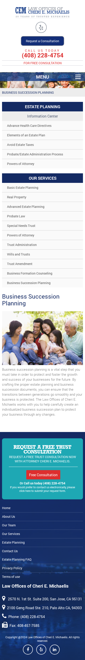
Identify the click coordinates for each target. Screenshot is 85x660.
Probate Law (16, 216)
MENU (42, 77)
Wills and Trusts (18, 254)
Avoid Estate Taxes (20, 144)
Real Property (16, 197)
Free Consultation (43, 474)
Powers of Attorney (20, 164)
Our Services (11, 534)
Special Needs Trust (21, 225)
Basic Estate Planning (22, 187)
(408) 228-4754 (42, 55)
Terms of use (11, 576)
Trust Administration (22, 245)
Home (6, 508)
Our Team (9, 525)
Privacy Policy (12, 568)
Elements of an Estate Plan (26, 135)
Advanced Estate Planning (25, 206)
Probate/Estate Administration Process (35, 154)
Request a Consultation (42, 41)
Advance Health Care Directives (29, 125)
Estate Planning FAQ (17, 559)
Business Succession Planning (29, 283)
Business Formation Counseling (29, 273)
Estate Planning (13, 542)
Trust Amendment (19, 264)
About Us (8, 516)
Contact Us (10, 551)
